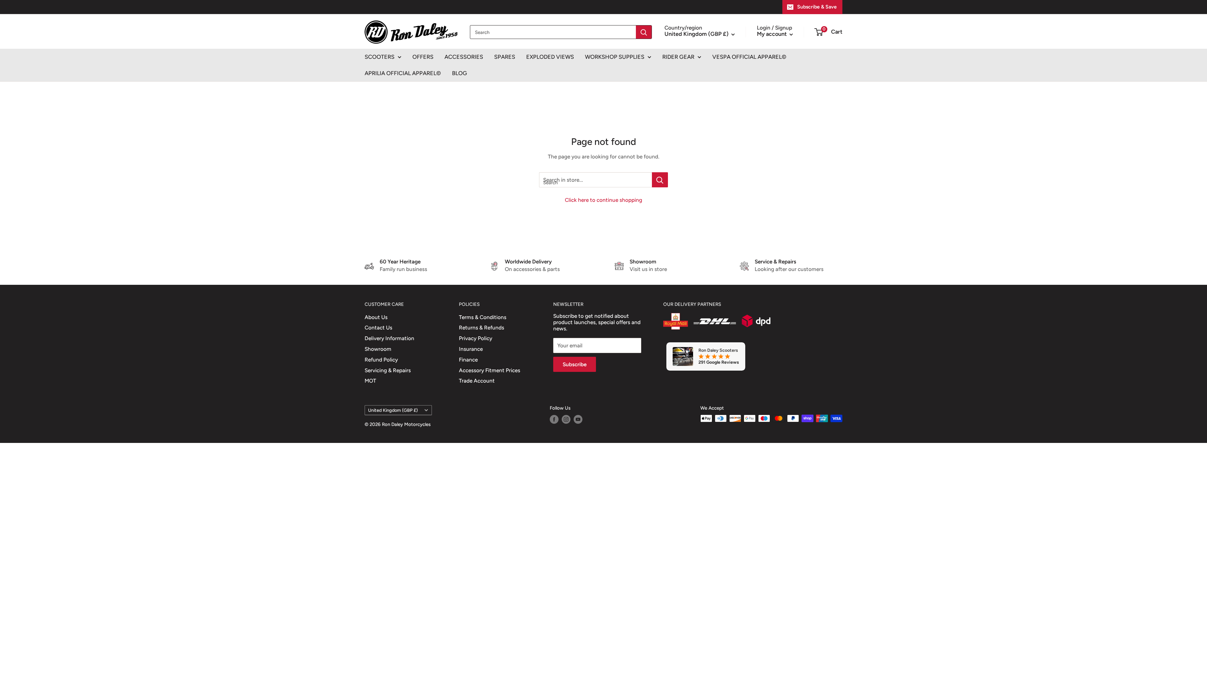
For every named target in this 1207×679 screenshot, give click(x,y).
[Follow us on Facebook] (554, 419)
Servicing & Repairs (388, 370)
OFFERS (422, 56)
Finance (468, 359)
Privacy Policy (475, 338)
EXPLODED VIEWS (550, 56)
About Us (376, 317)
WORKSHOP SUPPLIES (614, 56)
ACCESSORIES (463, 56)
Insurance (471, 349)
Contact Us (378, 327)
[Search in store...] (660, 179)
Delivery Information (389, 338)
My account (772, 33)
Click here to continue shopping (603, 200)
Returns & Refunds (481, 327)
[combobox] (553, 32)
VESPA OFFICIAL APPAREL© (749, 56)
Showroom (378, 349)
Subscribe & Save (817, 7)
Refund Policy (381, 359)
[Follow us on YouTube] (578, 419)
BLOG (459, 73)
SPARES (504, 56)
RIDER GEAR (678, 56)
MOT (370, 381)
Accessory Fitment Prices (489, 370)
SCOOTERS (379, 56)
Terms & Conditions (482, 317)
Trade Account (477, 381)
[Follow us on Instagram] (566, 419)
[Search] (644, 32)
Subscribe (575, 364)
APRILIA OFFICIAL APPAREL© (403, 73)
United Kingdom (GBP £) (393, 410)
